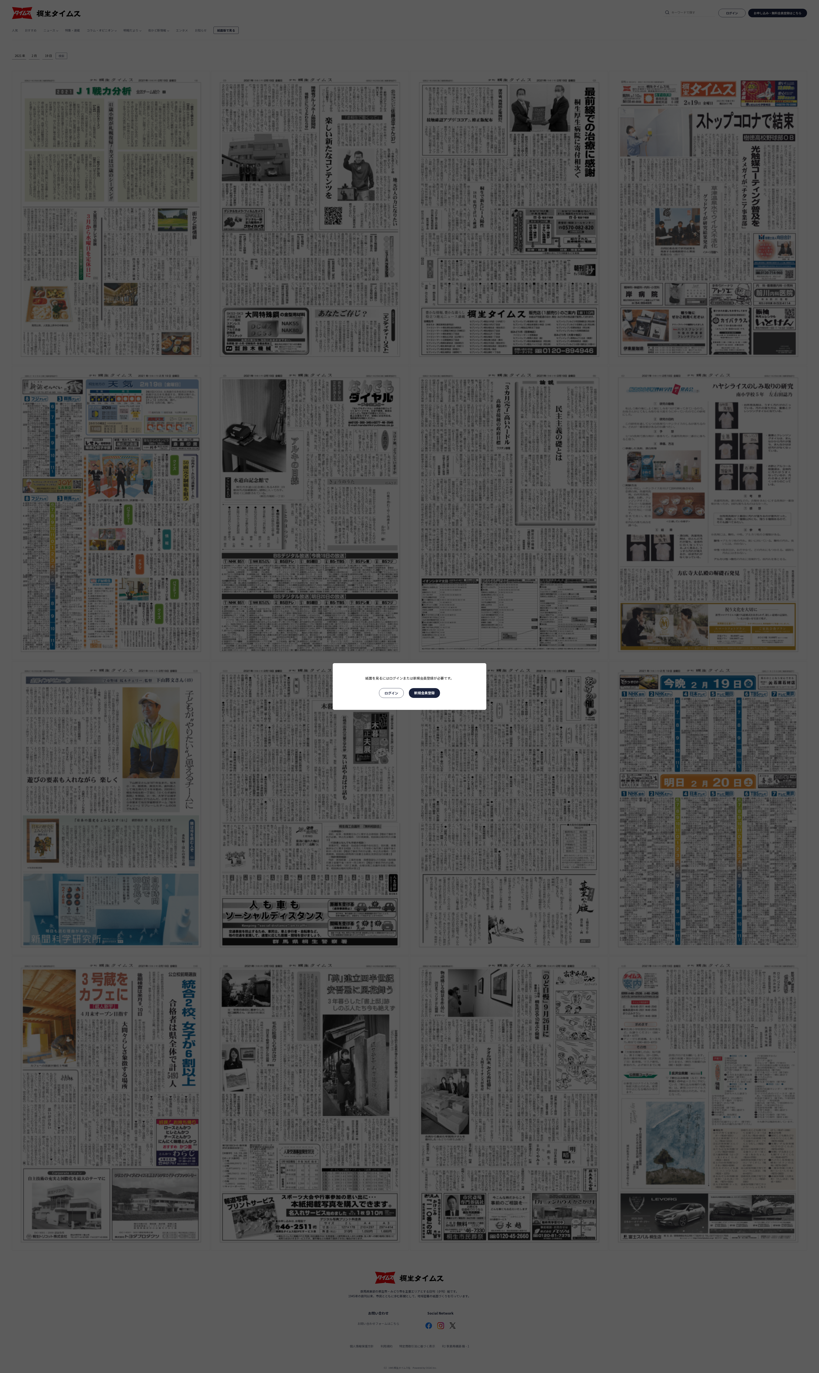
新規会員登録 (424, 692)
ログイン (391, 693)
